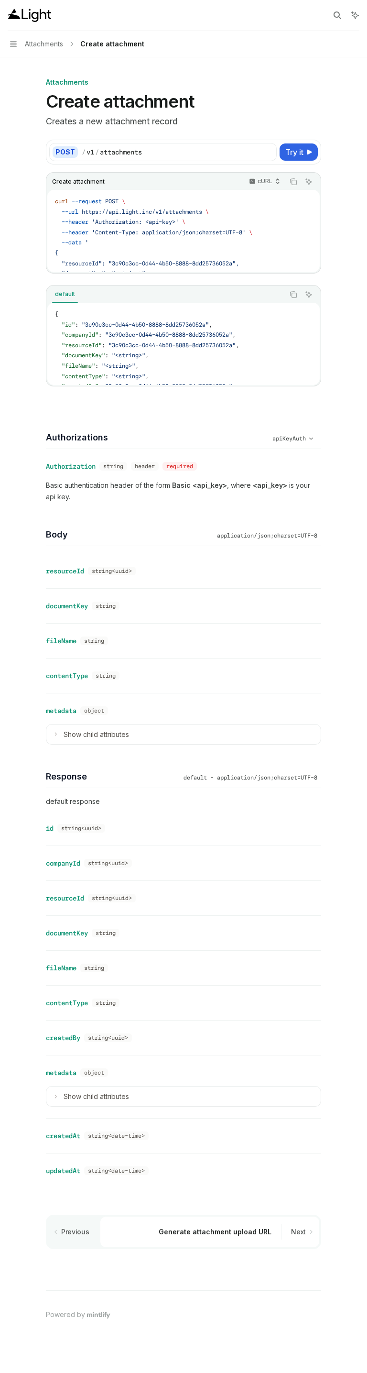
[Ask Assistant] (308, 182)
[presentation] (183, 231)
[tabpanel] (183, 344)
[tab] (65, 294)
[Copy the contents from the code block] (293, 182)
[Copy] (267, 152)
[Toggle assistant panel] (355, 15)
